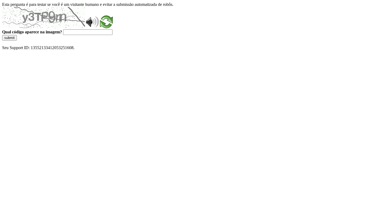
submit (9, 38)
